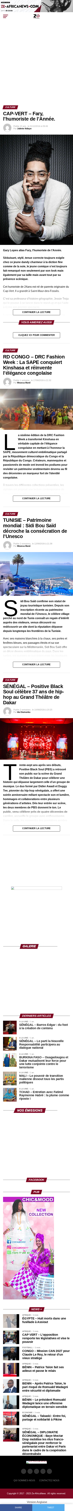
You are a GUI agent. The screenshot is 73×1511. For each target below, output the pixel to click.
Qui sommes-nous (24, 1480)
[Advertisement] (36, 67)
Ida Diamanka (23, 712)
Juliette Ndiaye (24, 128)
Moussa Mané (24, 383)
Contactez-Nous (49, 1480)
